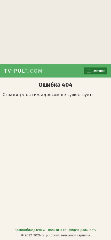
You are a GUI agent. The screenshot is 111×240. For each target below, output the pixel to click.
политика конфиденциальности (72, 230)
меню (98, 70)
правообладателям (30, 230)
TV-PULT (23, 70)
